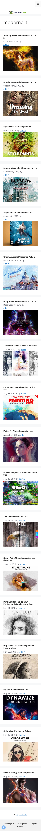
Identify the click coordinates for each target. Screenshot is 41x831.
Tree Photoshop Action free (15, 516)
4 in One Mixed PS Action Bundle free (20, 346)
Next (23, 814)
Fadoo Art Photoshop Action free (18, 431)
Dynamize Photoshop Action (16, 689)
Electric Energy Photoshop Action (18, 772)
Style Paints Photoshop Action (17, 126)
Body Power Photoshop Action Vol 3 (19, 301)
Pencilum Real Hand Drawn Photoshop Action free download (18, 603)
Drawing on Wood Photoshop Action (19, 82)
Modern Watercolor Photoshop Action (20, 168)
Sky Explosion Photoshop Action (18, 212)
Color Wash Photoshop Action (17, 731)
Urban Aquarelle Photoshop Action (19, 257)
